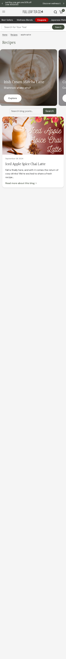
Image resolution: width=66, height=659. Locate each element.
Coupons (41, 20)
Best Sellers (7, 20)
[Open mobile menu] (3, 11)
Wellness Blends (25, 20)
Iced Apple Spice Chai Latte (25, 164)
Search (58, 27)
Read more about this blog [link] (20, 183)
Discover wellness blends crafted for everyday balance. (38, 3)
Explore (12, 98)
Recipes (14, 34)
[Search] (55, 12)
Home (4, 34)
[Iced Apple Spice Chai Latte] (33, 136)
